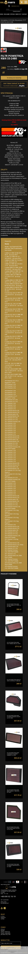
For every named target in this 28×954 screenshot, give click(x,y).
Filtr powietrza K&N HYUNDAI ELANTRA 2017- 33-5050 (13, 865)
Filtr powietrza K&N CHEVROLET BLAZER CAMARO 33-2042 (13, 754)
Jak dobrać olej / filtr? (5, 934)
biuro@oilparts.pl (4, 903)
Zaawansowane (16, 11)
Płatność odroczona (14, 84)
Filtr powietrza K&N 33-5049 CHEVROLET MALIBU (14, 680)
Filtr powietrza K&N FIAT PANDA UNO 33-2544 (13, 643)
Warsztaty (18, 14)
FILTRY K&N (11, 20)
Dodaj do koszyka (14, 78)
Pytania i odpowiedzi (5, 933)
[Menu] (26, 2)
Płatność (3, 929)
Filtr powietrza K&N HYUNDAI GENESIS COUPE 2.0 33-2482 (13, 716)
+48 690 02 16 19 (15, 6)
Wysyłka (12, 14)
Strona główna (4, 20)
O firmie (2, 916)
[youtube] (2, 908)
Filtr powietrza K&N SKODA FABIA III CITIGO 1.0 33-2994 (14, 605)
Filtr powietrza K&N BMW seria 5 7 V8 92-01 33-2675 (13, 791)
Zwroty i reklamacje (5, 931)
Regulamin (7, 14)
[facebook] (5, 908)
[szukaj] (21, 9)
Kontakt (24, 14)
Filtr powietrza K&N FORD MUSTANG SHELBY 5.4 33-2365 (13, 828)
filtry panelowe (18, 20)
